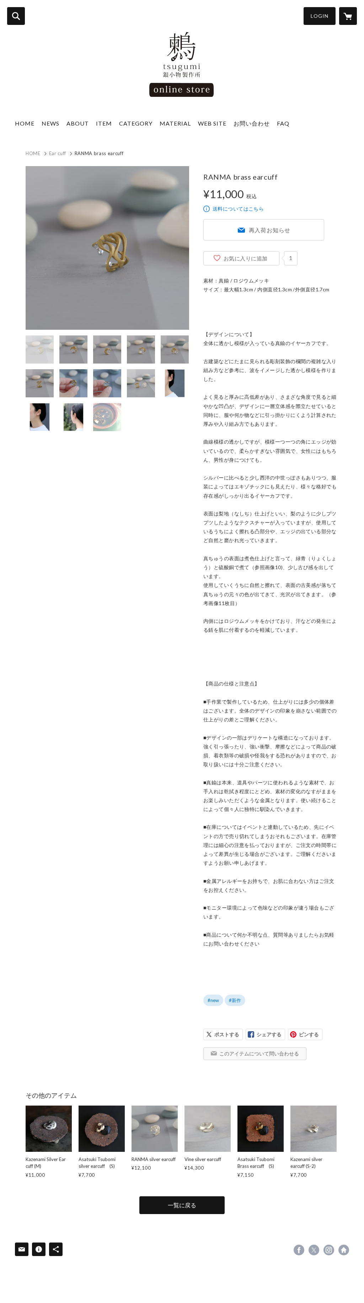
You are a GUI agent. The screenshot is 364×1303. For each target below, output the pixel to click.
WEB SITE (212, 123)
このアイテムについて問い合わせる (259, 1053)
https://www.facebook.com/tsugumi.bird (299, 1250)
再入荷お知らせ (270, 230)
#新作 (235, 1000)
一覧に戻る (182, 1205)
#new (213, 1000)
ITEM (104, 123)
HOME (24, 123)
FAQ (283, 123)
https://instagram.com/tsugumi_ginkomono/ (328, 1250)
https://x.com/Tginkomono (314, 1250)
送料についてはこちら (238, 209)
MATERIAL (175, 123)
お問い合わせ (252, 123)
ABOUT (77, 123)
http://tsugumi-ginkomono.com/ (343, 1250)
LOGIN (319, 16)
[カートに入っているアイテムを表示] (348, 16)
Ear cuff (57, 153)
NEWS (50, 123)
